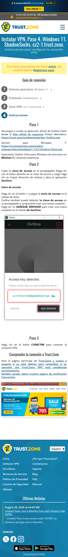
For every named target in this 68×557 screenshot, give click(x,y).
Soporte (37, 468)
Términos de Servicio (15, 474)
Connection (8, 377)
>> (29, 17)
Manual (37, 484)
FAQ (34, 479)
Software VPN (11, 463)
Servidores (9, 468)
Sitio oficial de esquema (28, 134)
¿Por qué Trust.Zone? (44, 458)
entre (52, 66)
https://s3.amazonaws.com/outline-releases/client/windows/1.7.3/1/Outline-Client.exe (31, 147)
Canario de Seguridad (15, 484)
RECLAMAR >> (34, 9)
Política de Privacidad (15, 479)
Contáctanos (40, 463)
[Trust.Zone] (20, 27)
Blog (34, 474)
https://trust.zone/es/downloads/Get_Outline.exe (30, 137)
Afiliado (7, 489)
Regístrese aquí (43, 70)
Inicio (6, 458)
